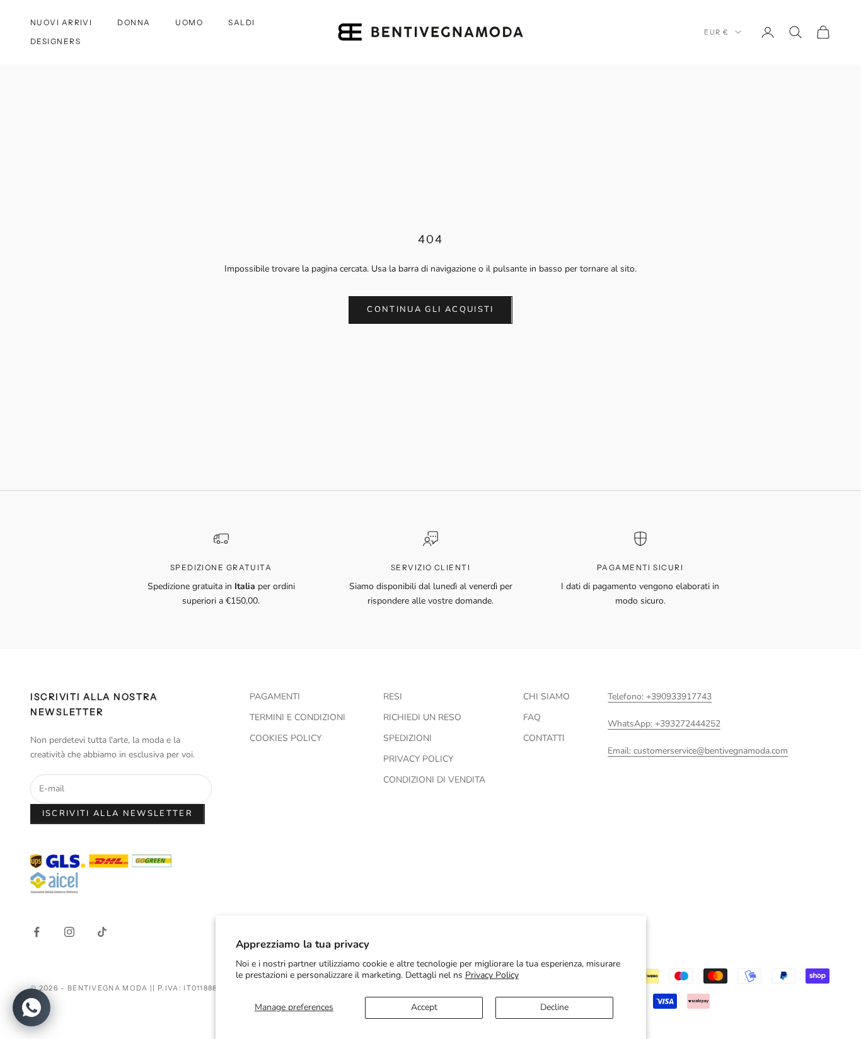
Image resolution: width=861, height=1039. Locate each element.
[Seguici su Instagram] (69, 932)
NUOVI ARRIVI (61, 22)
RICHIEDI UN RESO (422, 717)
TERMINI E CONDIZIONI (297, 717)
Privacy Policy (492, 975)
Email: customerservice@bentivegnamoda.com (698, 751)
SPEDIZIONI (407, 738)
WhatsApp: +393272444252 (664, 724)
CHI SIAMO (546, 697)
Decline (554, 1007)
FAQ (532, 717)
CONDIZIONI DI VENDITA (434, 780)
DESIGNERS (55, 41)
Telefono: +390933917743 (660, 697)
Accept (424, 1007)
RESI (392, 697)
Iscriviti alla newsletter (118, 813)
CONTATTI (544, 738)
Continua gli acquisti (430, 309)
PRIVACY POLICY (418, 759)
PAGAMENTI (275, 697)
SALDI (241, 22)
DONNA (133, 22)
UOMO (189, 22)
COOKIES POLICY (285, 738)
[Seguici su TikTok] (102, 932)
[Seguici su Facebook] (36, 932)
